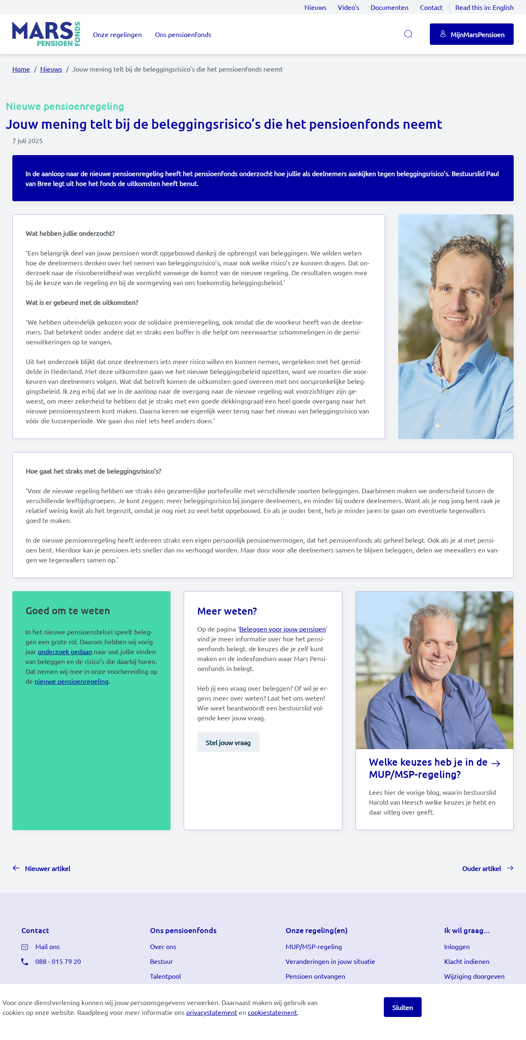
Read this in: (484, 7)
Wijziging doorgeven (474, 976)
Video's (348, 7)
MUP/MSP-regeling (314, 946)
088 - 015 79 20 (58, 961)
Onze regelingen (117, 34)
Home (21, 69)
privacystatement (211, 1012)
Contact (431, 7)
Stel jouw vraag (228, 742)
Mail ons (47, 946)
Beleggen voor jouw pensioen (282, 628)
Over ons (163, 946)
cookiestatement (272, 1012)
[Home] (46, 34)
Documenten (389, 7)
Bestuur (161, 961)
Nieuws (315, 7)
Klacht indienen (466, 961)
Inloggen (457, 946)
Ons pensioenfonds (183, 34)
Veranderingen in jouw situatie (330, 961)
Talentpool (165, 976)
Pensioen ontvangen (315, 976)
